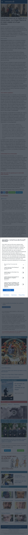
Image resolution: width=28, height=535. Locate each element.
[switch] (23, 268)
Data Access (14, 294)
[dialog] (14, 267)
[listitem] (14, 265)
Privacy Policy (22, 294)
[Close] (25, 240)
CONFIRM (8, 290)
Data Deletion (6, 294)
